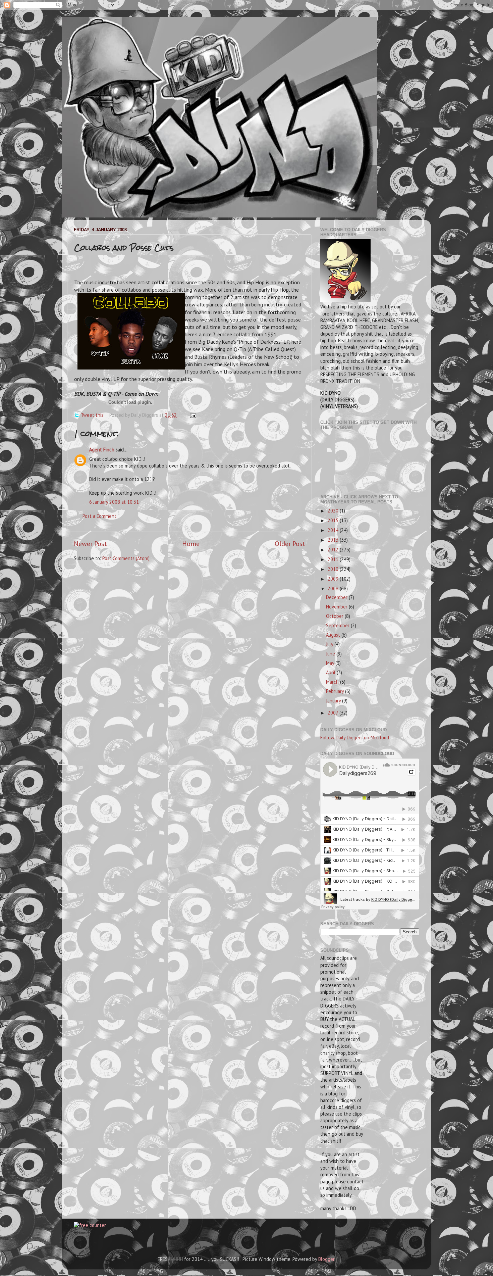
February (335, 691)
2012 (334, 549)
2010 (334, 569)
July (330, 644)
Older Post (290, 543)
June (331, 653)
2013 (334, 540)
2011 (334, 559)
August (333, 635)
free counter (81, 1233)
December (337, 597)
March (333, 682)
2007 (333, 712)
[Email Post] (192, 415)
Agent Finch (101, 449)
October (335, 616)
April (331, 672)
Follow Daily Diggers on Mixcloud (354, 737)
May (330, 663)
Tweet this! (93, 415)
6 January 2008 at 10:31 (114, 502)
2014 (334, 530)
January (334, 700)
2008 (334, 588)
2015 (334, 520)
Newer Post (90, 543)
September (338, 625)
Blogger (326, 1259)
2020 (334, 510)
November (337, 606)
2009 (334, 579)
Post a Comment (99, 516)
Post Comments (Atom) (126, 558)
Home (191, 543)
